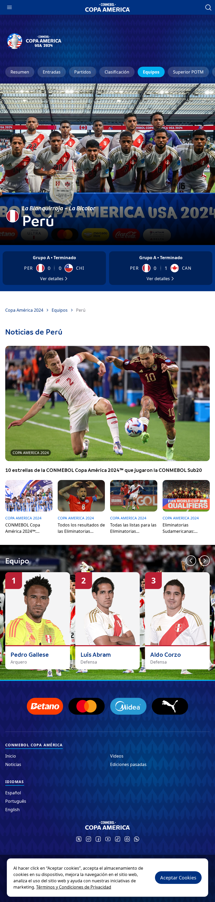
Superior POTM (188, 72)
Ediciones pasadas (128, 764)
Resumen (19, 72)
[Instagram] (88, 839)
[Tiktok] (117, 839)
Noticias (13, 764)
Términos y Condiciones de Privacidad (73, 887)
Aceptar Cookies (178, 877)
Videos (116, 756)
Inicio (10, 756)
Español (13, 793)
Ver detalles (51, 278)
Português (15, 801)
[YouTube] (108, 839)
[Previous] (191, 560)
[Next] (204, 560)
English (12, 809)
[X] (79, 839)
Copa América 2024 (24, 310)
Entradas (52, 72)
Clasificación (117, 72)
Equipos (151, 72)
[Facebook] (98, 839)
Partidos (82, 72)
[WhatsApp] (136, 839)
